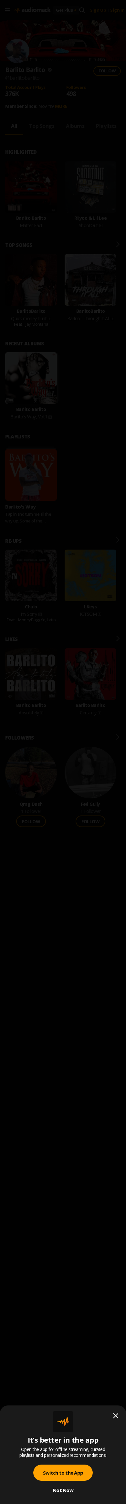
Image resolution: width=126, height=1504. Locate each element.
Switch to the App (63, 1472)
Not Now (63, 1490)
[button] (63, 752)
